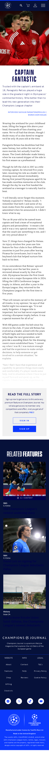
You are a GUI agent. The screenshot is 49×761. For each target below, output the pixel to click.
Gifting (8, 684)
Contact (24, 664)
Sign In (24, 420)
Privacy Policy (40, 671)
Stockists (8, 691)
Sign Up (24, 429)
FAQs (24, 671)
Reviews (24, 678)
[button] (43, 5)
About (9, 664)
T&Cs (40, 664)
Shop (8, 678)
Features (8, 671)
